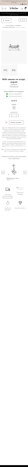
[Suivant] (25, 20)
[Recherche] (5, 9)
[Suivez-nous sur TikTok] (26, 4)
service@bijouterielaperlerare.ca (16, 146)
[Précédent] (20, 20)
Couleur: (14, 104)
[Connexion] (22, 9)
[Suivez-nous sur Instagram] (22, 4)
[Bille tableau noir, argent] (14, 171)
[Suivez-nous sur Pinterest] (24, 4)
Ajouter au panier (16, 122)
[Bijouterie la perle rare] (14, 8)
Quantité (14, 112)
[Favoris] (6, 122)
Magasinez (10, 25)
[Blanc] (14, 107)
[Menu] (2, 9)
